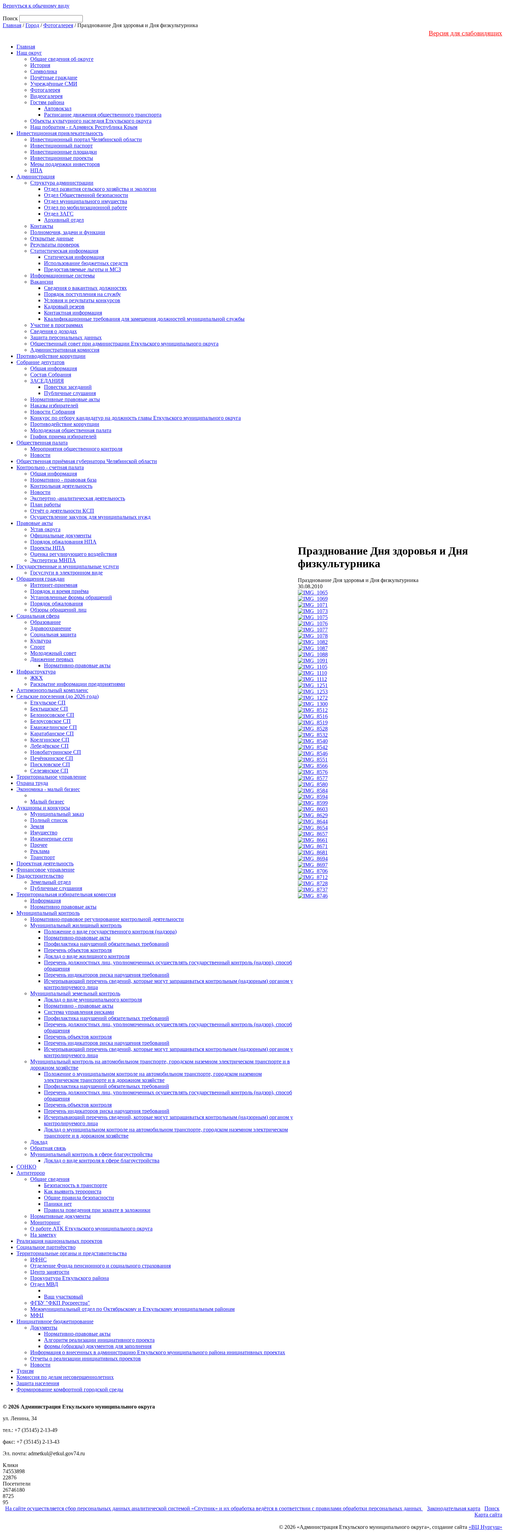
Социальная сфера (37, 616)
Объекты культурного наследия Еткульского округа (91, 121)
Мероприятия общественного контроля (76, 449)
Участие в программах (56, 325)
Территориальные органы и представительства (71, 1253)
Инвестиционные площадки (63, 152)
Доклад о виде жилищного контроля (87, 956)
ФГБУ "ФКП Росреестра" (60, 1303)
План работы (45, 504)
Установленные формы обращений (71, 597)
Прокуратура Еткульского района (69, 1278)
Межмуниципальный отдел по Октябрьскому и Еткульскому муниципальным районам (132, 1309)
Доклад (38, 1142)
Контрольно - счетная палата (50, 467)
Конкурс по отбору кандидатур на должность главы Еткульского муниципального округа (135, 418)
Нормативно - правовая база (63, 480)
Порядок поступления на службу (82, 294)
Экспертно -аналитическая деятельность (77, 498)
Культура (40, 641)
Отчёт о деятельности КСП (62, 511)
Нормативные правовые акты (65, 399)
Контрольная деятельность (61, 486)
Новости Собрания (52, 412)
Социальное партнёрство (46, 1247)
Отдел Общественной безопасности (86, 195)
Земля (37, 826)
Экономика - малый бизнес (48, 789)
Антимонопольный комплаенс (52, 690)
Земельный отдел (50, 882)
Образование (45, 622)
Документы (43, 1328)
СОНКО (26, 1167)
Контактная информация (73, 313)
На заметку (43, 1235)
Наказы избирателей (54, 405)
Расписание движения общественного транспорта (102, 115)
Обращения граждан (40, 579)
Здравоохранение (50, 628)
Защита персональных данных (66, 337)
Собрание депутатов (40, 362)
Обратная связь (48, 1148)
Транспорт (42, 857)
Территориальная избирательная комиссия (66, 894)
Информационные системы (62, 275)
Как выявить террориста (72, 1191)
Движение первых (52, 659)
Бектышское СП (49, 709)
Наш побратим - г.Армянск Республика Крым (83, 127)
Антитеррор (30, 1173)
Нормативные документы (60, 1216)
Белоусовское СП (50, 721)
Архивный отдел (64, 220)
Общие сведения (49, 1179)
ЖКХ (36, 678)
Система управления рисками (79, 1012)
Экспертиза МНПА (53, 560)
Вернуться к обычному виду (36, 6)
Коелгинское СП (49, 740)
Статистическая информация (64, 251)
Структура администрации (61, 183)
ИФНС (38, 1259)
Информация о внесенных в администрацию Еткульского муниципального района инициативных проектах (157, 1352)
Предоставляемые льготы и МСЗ (82, 269)
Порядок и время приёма (59, 591)
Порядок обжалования (56, 603)
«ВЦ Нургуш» (485, 1527)
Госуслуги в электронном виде (66, 573)
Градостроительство (40, 876)
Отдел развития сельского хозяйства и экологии (100, 189)
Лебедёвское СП (49, 746)
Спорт (37, 647)
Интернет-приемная (53, 585)
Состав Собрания (50, 374)
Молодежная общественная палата (70, 430)
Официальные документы (60, 535)
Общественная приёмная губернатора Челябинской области (86, 461)
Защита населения (37, 1383)
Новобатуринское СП (55, 752)
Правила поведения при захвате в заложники (97, 1210)
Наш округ (29, 53)
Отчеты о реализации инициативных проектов (85, 1358)
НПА (36, 170)
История (40, 65)
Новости (40, 455)
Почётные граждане (53, 77)
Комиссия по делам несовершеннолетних (65, 1377)
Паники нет (58, 1204)
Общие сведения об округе (61, 59)
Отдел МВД (44, 1284)
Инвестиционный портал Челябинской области (86, 139)
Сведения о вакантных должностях (85, 288)
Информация (45, 901)
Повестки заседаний (68, 387)
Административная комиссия (64, 350)
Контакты (41, 226)
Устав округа (45, 529)
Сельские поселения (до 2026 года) (57, 696)
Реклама (39, 851)
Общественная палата (42, 443)
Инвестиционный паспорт (61, 146)
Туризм (25, 1371)
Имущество (43, 832)
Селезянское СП (49, 771)
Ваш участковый (63, 1297)
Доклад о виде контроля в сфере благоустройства (101, 1160)
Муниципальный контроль (48, 913)
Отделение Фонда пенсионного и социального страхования (100, 1266)
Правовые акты (34, 523)
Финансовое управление (45, 870)
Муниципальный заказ (57, 814)
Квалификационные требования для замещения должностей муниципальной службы (144, 319)
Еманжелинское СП (53, 727)
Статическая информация (74, 257)
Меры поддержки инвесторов (65, 164)
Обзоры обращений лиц (58, 610)
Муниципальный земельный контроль (75, 993)
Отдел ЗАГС (59, 214)
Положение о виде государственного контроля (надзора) (110, 931)
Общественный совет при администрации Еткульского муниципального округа (124, 344)
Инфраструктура (36, 672)
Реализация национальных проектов (59, 1241)
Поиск (492, 1508)
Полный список (49, 820)
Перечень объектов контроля (78, 950)
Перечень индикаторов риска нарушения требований (106, 975)
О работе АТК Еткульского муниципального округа (91, 1228)
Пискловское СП (50, 764)
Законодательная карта (453, 1508)
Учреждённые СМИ (53, 84)
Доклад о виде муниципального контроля (93, 1000)
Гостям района (47, 102)
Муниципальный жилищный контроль (76, 925)
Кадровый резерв (64, 306)
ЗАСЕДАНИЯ (47, 381)
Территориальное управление (51, 777)
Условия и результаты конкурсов (82, 300)
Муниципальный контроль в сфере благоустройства (91, 1154)
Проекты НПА (47, 548)
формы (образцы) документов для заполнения (98, 1346)
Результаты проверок (54, 245)
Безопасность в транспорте (75, 1185)
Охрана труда (32, 783)
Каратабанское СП (52, 733)
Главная (12, 25)
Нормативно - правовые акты (78, 1006)
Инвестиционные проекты (61, 158)
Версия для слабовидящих (465, 33)
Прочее (38, 845)
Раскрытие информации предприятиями (77, 684)
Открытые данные (52, 238)
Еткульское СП (48, 702)
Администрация (35, 176)
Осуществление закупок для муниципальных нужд (90, 517)
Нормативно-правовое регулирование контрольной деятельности (107, 919)
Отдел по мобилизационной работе (85, 207)
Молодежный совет (53, 653)
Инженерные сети (51, 839)
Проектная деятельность (45, 863)
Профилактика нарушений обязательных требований (106, 944)
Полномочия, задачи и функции (67, 232)
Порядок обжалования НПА (63, 542)
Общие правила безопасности (79, 1198)
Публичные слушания (70, 393)
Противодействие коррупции (51, 356)
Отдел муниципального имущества (85, 201)
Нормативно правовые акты (63, 907)
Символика (43, 71)
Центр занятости (49, 1272)
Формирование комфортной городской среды (69, 1389)
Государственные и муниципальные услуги (67, 566)
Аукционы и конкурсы (43, 808)
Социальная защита (53, 634)
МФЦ (37, 1315)
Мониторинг (45, 1222)
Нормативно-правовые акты (77, 665)
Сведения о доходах (53, 331)
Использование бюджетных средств (86, 263)
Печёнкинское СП (51, 758)
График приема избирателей (63, 436)
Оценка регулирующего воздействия (73, 554)
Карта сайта (488, 1515)
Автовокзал (57, 108)
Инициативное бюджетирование (54, 1321)
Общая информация (53, 368)
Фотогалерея (58, 25)
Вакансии (41, 282)
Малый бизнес (47, 801)
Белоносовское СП (52, 715)
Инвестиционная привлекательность (59, 133)
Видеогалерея (46, 96)
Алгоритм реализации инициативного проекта (99, 1340)
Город (32, 25)
